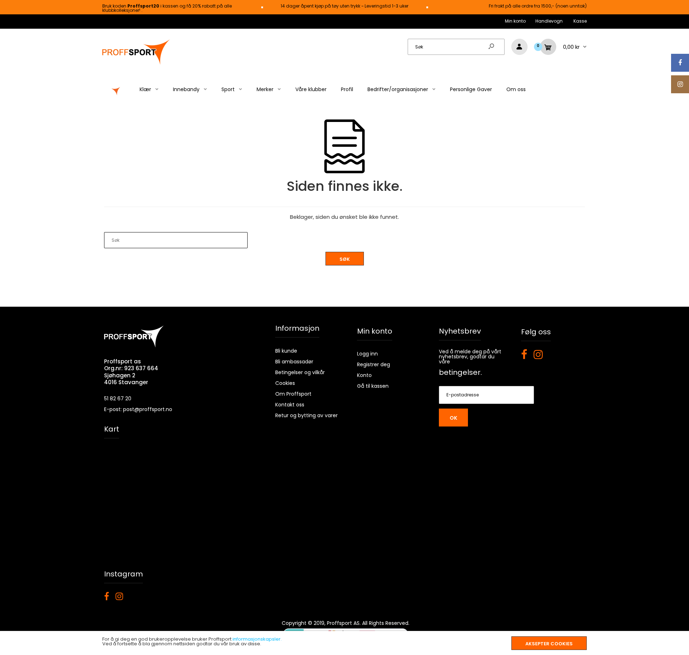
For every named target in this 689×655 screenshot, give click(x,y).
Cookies (285, 383)
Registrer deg (373, 364)
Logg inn (367, 353)
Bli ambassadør (294, 361)
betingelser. (460, 372)
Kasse (580, 21)
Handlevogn (549, 21)
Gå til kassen (373, 386)
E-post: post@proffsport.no (138, 409)
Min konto (515, 21)
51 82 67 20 (117, 398)
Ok (453, 417)
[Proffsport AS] (136, 63)
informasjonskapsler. (257, 639)
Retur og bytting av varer (306, 415)
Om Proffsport (293, 393)
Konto (364, 375)
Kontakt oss (289, 404)
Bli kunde (286, 350)
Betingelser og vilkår (300, 372)
